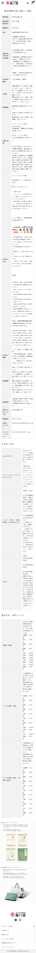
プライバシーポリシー (8, 947)
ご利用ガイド (5, 930)
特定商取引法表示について (9, 943)
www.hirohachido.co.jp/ (21, 432)
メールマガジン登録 (7, 939)
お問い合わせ (5, 934)
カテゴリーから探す (7, 926)
